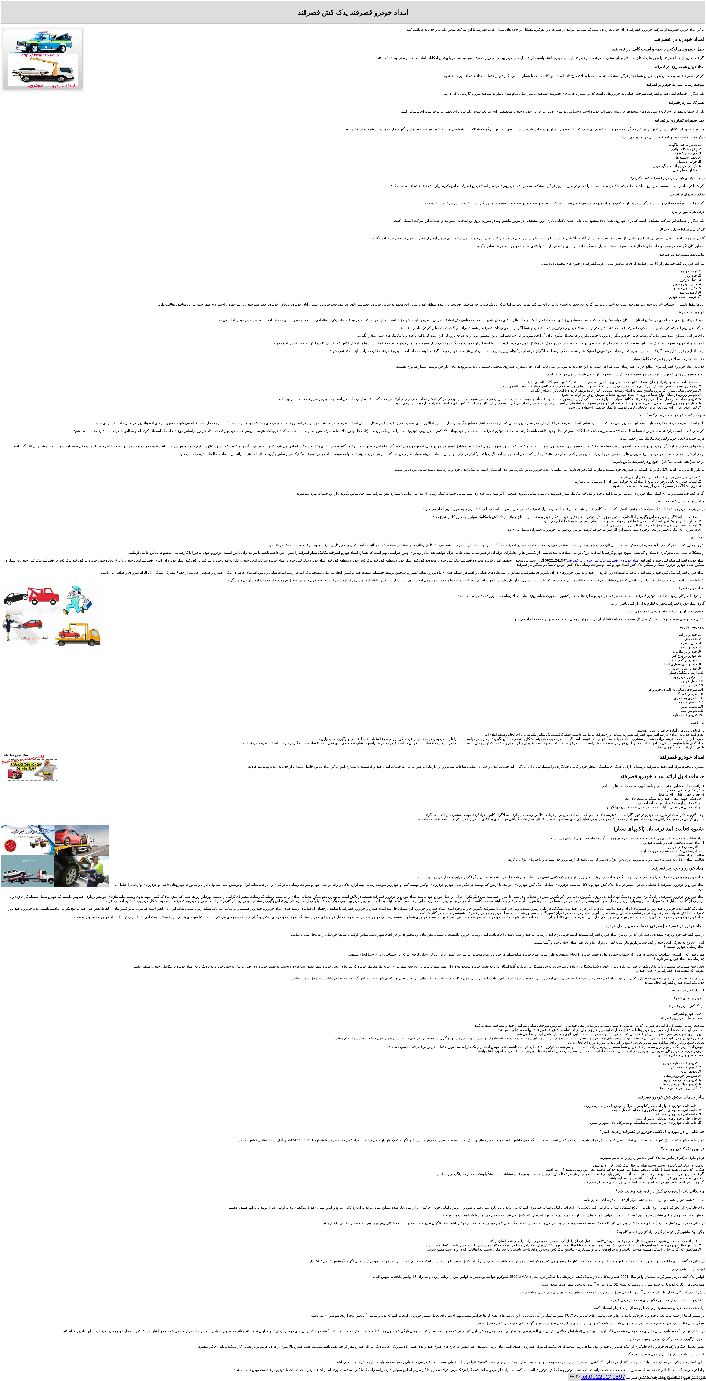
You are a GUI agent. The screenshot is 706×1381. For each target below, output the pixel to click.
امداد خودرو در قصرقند (623, 560)
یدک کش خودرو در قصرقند (586, 560)
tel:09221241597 (603, 1376)
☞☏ (596, 1376)
